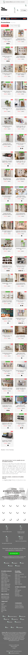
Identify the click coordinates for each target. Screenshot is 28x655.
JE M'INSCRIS (14, 337)
